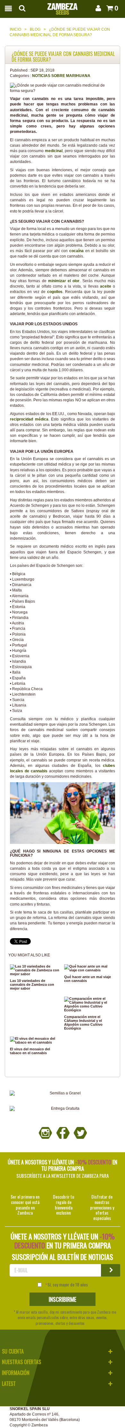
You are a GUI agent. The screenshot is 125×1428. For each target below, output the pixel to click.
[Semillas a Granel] (62, 1093)
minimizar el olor (63, 281)
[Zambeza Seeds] (62, 7)
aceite (106, 286)
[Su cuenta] (97, 8)
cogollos (55, 291)
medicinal (54, 151)
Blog (35, 29)
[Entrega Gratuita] (62, 1108)
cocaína (77, 251)
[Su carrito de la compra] (108, 8)
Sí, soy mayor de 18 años (67, 1284)
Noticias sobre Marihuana (61, 75)
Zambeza (39, 1425)
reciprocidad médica (29, 419)
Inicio (15, 29)
